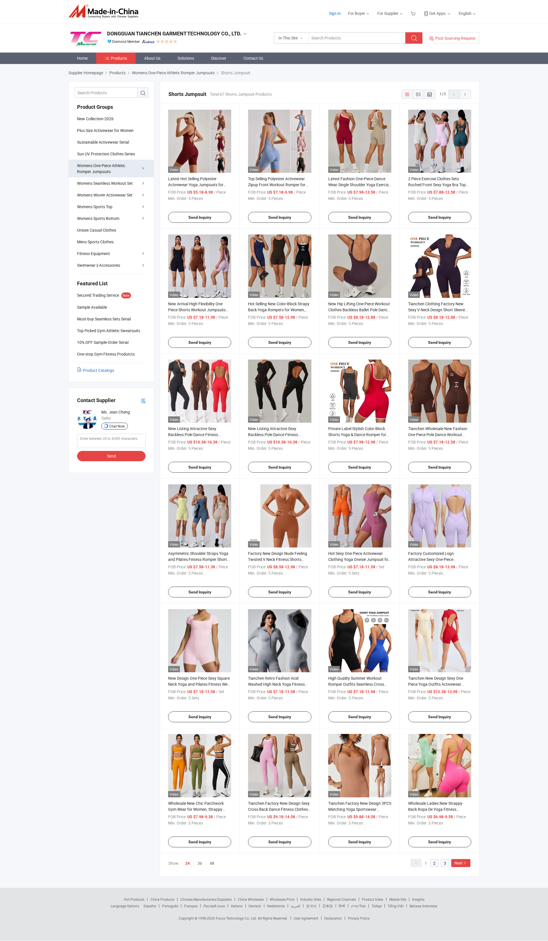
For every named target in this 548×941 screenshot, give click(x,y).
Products (119, 58)
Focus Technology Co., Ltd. (237, 918)
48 (212, 863)
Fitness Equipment (93, 253)
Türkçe (377, 906)
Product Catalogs (98, 370)
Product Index (372, 899)
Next (458, 863)
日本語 (328, 906)
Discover (218, 58)
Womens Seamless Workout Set (105, 183)
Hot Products (134, 899)
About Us (152, 58)
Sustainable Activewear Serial (103, 142)
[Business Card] (143, 400)
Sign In (335, 13)
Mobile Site (397, 899)
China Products (162, 899)
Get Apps (437, 13)
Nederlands (276, 906)
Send (111, 456)
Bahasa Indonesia (423, 906)
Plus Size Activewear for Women (105, 130)
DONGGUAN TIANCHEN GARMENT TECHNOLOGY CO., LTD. (174, 34)
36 (200, 863)
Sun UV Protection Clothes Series (106, 154)
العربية (295, 906)
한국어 (311, 906)
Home (82, 58)
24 (187, 863)
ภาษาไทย (358, 906)
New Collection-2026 (95, 118)
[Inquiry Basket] (414, 13)
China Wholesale (251, 899)
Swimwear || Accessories (98, 265)
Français (191, 906)
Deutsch (255, 906)
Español (150, 906)
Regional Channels (341, 899)
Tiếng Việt (396, 906)
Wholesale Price (282, 899)
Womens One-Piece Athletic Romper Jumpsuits (101, 168)
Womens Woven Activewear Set (104, 195)
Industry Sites (310, 899)
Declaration (333, 918)
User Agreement (306, 918)
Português (170, 906)
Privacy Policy (359, 918)
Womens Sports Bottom (98, 218)
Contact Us (253, 58)
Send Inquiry (199, 217)
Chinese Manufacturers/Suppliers (206, 899)
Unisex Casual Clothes (96, 230)
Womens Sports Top (94, 206)
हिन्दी (342, 906)
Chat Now (117, 426)
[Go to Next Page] (465, 94)
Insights (418, 899)
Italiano (237, 906)
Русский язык (214, 906)
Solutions (186, 58)
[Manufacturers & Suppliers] (105, 11)
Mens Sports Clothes (95, 241)
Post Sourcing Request (455, 38)
